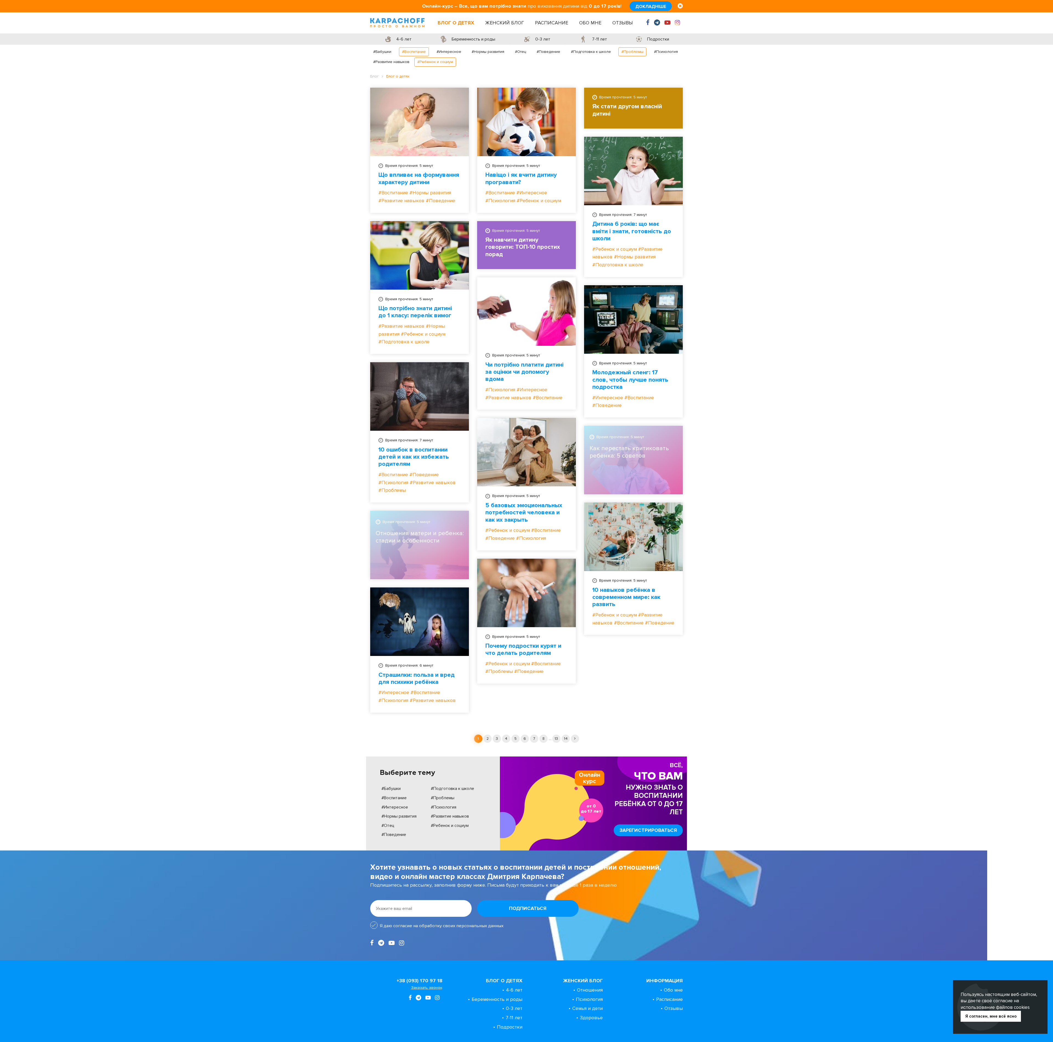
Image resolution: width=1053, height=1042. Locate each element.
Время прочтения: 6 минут (409, 665)
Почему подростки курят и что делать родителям (523, 650)
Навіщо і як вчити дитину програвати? (521, 179)
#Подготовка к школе (591, 51)
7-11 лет (514, 1018)
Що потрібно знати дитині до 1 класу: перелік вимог (415, 312)
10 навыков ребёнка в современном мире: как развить (626, 597)
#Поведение (548, 51)
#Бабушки (382, 51)
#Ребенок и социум (435, 61)
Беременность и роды (497, 999)
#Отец (520, 51)
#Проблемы (632, 51)
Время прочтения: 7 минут (623, 214)
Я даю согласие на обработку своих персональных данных (441, 926)
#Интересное (449, 51)
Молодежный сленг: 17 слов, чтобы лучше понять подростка (630, 380)
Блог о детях (456, 23)
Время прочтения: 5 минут (409, 165)
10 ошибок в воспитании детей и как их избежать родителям (413, 457)
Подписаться (528, 908)
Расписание (551, 23)
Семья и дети (587, 1008)
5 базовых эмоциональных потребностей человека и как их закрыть (523, 513)
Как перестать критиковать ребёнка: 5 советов (629, 452)
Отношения (590, 990)
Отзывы (622, 23)
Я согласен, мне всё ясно (991, 1016)
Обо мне (590, 23)
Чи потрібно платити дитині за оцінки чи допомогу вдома (524, 372)
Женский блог (504, 23)
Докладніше (650, 6)
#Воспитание (414, 51)
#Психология (666, 51)
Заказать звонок (426, 987)
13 (556, 738)
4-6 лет (514, 990)
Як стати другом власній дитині (627, 110)
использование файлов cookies (995, 1007)
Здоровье (591, 1018)
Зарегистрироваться (648, 830)
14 (566, 738)
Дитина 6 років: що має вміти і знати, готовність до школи (631, 231)
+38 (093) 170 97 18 (419, 981)
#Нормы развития (488, 51)
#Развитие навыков (391, 61)
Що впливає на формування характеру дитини (418, 179)
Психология (589, 999)
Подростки (509, 1027)
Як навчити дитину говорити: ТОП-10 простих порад (522, 247)
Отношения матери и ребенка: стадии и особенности (420, 537)
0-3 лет (514, 1008)
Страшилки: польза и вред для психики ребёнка (416, 679)
